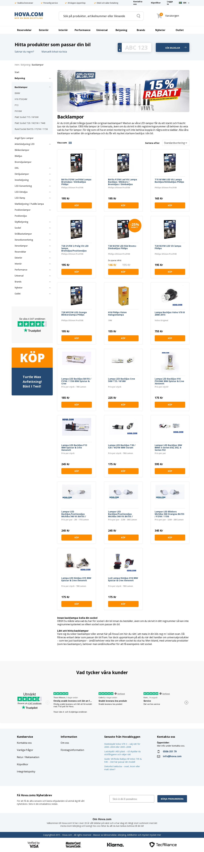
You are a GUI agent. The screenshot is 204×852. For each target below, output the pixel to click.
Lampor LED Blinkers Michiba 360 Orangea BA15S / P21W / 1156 (169, 514)
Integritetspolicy (26, 771)
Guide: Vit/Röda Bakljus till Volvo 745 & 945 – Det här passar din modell (123, 760)
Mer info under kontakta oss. (171, 745)
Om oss (65, 742)
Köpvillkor (22, 764)
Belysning (25, 65)
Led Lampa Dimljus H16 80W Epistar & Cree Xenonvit (123, 579)
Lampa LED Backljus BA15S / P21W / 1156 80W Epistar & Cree (76, 381)
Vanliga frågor (25, 750)
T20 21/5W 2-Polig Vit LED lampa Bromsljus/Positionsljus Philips (75, 248)
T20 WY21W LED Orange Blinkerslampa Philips (74, 313)
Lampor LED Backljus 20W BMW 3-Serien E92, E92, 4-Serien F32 (168, 447)
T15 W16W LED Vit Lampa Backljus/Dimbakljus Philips (169, 180)
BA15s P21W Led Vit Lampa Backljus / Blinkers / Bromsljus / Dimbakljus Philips (122, 182)
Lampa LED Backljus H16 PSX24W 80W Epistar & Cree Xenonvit (169, 381)
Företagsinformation (72, 750)
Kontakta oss (24, 742)
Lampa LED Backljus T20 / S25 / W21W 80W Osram (121, 446)
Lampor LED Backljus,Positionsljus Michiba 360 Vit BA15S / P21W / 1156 (73, 514)
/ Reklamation (31, 757)
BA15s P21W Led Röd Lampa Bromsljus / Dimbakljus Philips (76, 182)
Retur (20, 757)
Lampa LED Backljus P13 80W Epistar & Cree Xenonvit (74, 447)
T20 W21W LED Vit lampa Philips (168, 247)
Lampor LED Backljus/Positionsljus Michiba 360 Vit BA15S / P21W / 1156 (120, 514)
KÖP (77, 205)
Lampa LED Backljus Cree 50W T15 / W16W (121, 380)
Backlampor (37, 65)
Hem (17, 65)
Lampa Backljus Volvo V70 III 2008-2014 (170, 313)
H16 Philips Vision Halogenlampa (117, 313)
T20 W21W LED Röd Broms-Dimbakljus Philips (122, 247)
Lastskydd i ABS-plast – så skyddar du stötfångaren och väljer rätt (122, 753)
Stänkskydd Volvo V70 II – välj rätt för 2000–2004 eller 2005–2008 (122, 745)
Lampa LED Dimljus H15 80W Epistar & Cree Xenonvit (76, 579)
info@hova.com (172, 756)
